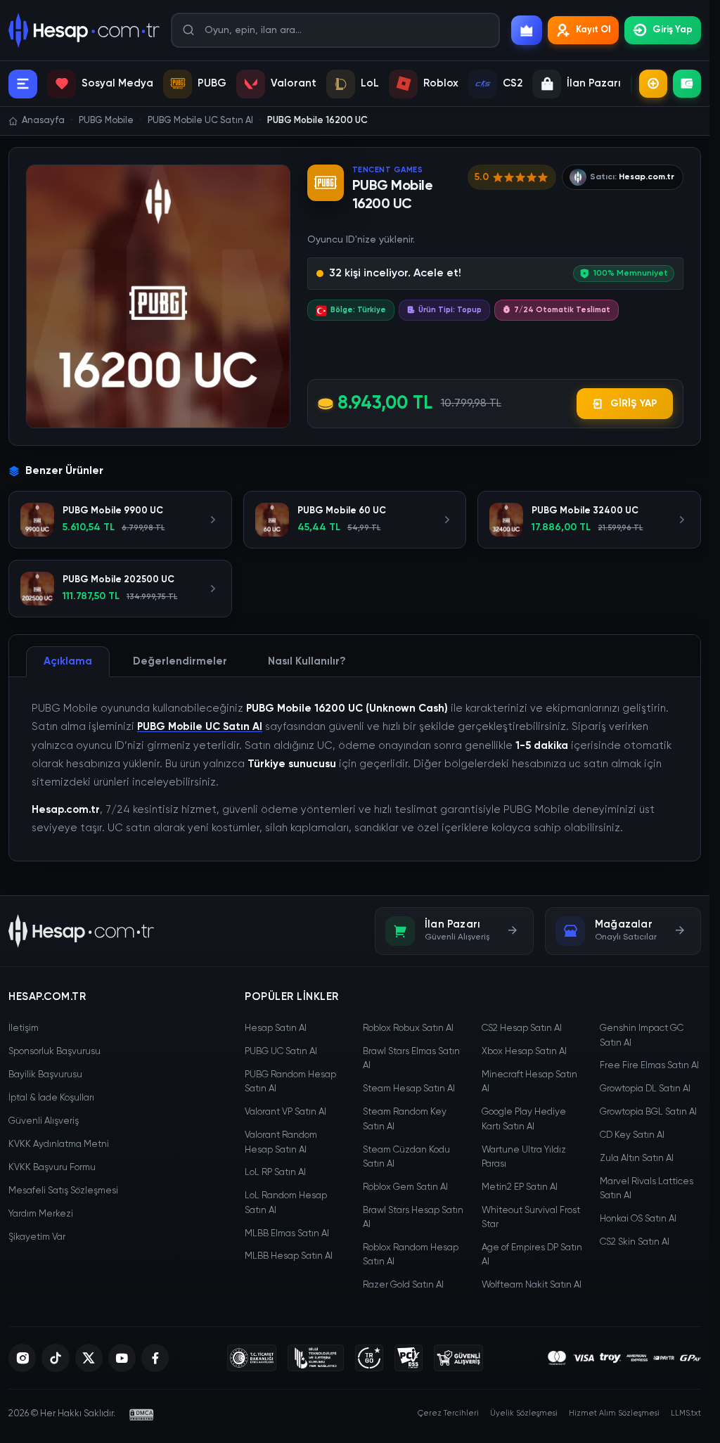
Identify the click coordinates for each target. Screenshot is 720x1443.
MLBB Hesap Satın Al (289, 1256)
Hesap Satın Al (276, 1028)
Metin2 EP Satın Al (520, 1187)
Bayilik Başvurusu (45, 1074)
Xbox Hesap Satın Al (524, 1051)
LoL (370, 83)
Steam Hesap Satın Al (409, 1089)
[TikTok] (55, 1358)
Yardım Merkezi (40, 1214)
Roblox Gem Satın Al (405, 1187)
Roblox (440, 83)
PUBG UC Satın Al (281, 1051)
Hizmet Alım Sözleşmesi (614, 1413)
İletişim (23, 1028)
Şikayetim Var (36, 1237)
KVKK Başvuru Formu (52, 1167)
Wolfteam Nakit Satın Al (531, 1285)
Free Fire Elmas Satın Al (649, 1065)
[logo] (81, 931)
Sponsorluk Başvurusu (54, 1051)
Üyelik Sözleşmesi (524, 1413)
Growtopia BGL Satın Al (648, 1112)
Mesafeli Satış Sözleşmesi (63, 1190)
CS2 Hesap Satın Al (522, 1028)
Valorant (293, 83)
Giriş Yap (672, 29)
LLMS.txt (686, 1413)
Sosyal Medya (117, 83)
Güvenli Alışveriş (43, 1121)
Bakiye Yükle (687, 84)
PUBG (212, 83)
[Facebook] (155, 1358)
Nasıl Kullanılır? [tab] (307, 661)
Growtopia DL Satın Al (645, 1089)
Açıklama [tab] (68, 661)
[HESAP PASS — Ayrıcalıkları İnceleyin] (526, 30)
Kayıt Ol (593, 29)
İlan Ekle (653, 84)
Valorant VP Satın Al (285, 1112)
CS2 (512, 83)
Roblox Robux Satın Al (408, 1028)
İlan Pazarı (594, 83)
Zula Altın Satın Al (637, 1158)
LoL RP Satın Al (275, 1172)
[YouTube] (122, 1358)
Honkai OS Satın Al (638, 1219)
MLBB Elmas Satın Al (287, 1233)
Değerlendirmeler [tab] (180, 661)
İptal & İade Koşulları (51, 1098)
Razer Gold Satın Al (403, 1285)
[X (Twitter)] (89, 1358)
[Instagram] (22, 1358)
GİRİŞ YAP (633, 404)
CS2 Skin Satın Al (634, 1242)
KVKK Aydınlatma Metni (58, 1144)
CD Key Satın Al (632, 1135)
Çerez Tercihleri (448, 1413)
